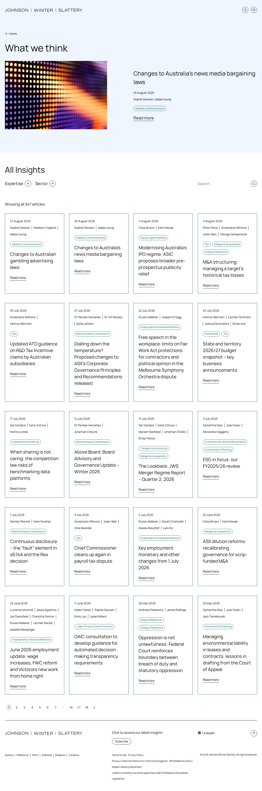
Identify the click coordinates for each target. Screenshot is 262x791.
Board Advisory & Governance (92, 333)
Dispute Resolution (151, 620)
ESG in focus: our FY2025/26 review (221, 462)
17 (78, 707)
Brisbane (60, 755)
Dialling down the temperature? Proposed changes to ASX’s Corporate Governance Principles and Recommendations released (98, 363)
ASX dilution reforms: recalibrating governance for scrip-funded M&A (225, 551)
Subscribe (121, 741)
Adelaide (47, 755)
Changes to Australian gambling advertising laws (33, 260)
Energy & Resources (216, 252)
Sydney (9, 755)
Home (13, 33)
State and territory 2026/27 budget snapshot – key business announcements (222, 357)
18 (86, 707)
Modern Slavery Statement (127, 767)
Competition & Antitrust (25, 442)
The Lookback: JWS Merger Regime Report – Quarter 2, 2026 (162, 472)
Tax (207, 244)
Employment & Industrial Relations (160, 327)
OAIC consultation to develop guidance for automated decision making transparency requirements (96, 649)
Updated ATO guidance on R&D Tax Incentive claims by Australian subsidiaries (34, 354)
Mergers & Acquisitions (227, 244)
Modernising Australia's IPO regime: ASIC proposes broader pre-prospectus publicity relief (163, 261)
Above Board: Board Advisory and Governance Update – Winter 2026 (96, 462)
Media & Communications (150, 108)
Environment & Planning (218, 449)
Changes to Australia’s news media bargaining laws (98, 254)
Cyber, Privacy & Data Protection (94, 626)
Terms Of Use (119, 755)
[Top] (254, 733)
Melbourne (23, 755)
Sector (41, 183)
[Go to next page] (94, 707)
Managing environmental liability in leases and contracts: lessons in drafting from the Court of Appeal (227, 652)
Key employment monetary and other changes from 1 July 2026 (159, 558)
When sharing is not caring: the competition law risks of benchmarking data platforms (34, 465)
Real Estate (211, 333)
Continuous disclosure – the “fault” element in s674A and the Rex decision (33, 551)
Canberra (74, 755)
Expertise (14, 183)
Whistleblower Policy (181, 761)
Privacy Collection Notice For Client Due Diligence (140, 761)
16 (71, 707)
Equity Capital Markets (153, 237)
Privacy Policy (135, 755)
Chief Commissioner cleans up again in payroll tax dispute (95, 554)
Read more (143, 118)
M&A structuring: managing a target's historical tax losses (223, 268)
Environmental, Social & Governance (225, 442)
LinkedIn (208, 733)
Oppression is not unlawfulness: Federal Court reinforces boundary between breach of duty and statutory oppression (161, 653)
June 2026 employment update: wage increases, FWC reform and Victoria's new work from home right (34, 663)
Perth (35, 755)
